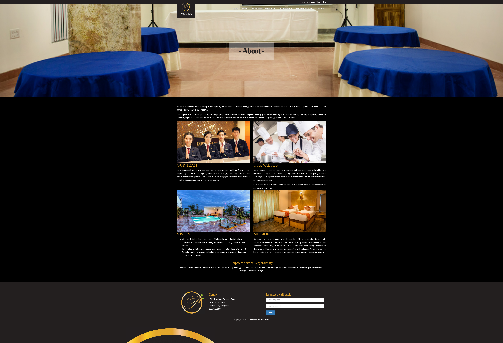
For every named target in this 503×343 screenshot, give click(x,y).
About (245, 8)
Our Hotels (285, 8)
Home (235, 8)
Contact (320, 8)
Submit (270, 313)
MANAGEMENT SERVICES (263, 8)
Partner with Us (304, 8)
